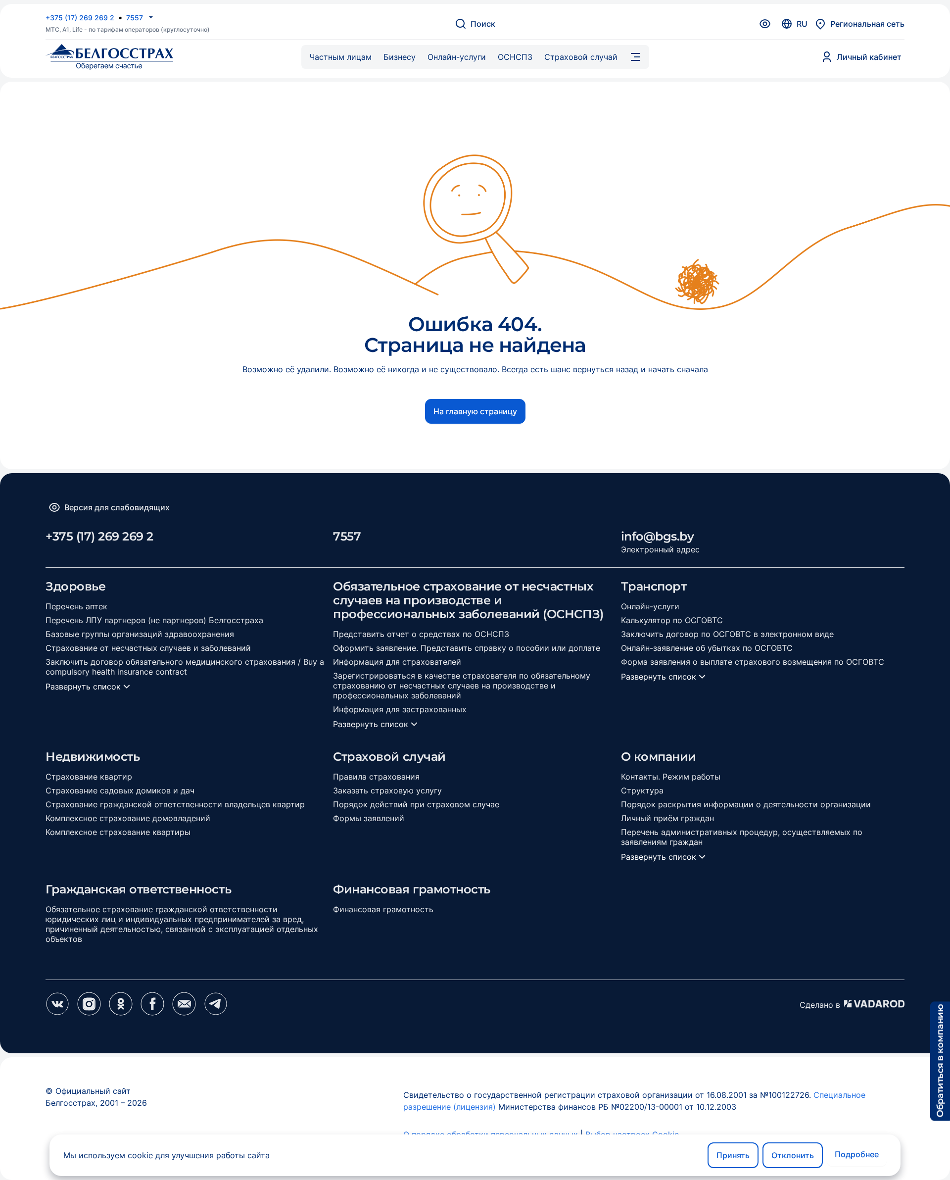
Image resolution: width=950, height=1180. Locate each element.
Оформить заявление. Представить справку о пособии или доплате (466, 648)
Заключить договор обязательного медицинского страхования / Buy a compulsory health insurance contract (185, 667)
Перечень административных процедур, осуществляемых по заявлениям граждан (741, 837)
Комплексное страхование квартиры (118, 832)
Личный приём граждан (667, 818)
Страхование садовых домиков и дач (120, 790)
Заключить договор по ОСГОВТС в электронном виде (727, 634)
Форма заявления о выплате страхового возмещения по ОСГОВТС (752, 662)
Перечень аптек (76, 606)
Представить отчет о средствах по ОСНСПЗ (421, 634)
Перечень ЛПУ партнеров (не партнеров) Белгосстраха (154, 620)
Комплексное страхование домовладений (128, 818)
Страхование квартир (89, 777)
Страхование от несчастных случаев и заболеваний (148, 648)
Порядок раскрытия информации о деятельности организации (746, 804)
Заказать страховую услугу (387, 790)
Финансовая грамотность (383, 909)
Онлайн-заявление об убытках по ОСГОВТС (707, 648)
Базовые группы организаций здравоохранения (140, 634)
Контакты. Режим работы (670, 777)
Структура (642, 790)
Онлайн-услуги (650, 606)
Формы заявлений (368, 818)
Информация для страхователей (397, 662)
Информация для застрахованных (400, 709)
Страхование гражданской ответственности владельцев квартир (175, 804)
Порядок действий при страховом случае (416, 804)
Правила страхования (376, 777)
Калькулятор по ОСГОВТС (672, 620)
